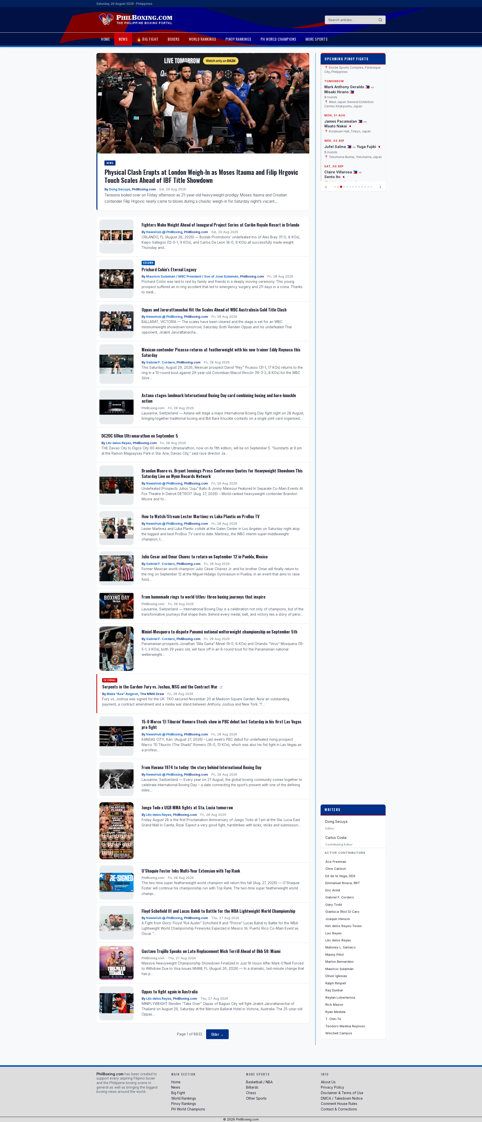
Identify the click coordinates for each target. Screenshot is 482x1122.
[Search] (380, 20)
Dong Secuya (119, 189)
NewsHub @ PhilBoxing (164, 232)
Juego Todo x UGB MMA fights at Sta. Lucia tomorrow (187, 807)
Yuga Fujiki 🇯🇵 (369, 120)
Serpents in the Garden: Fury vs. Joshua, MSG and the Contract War (160, 686)
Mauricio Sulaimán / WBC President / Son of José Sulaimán (192, 276)
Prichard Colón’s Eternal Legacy (169, 269)
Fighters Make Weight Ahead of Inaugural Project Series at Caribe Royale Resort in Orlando (220, 225)
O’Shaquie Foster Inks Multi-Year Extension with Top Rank (191, 871)
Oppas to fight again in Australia (170, 991)
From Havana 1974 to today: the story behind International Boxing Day (201, 767)
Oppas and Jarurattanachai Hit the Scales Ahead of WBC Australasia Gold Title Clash (214, 309)
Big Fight (178, 1093)
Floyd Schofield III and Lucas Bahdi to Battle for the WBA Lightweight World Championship (218, 911)
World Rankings (202, 39)
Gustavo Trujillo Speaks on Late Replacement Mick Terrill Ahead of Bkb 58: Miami (211, 951)
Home (105, 39)
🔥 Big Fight (148, 39)
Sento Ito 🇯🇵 (335, 151)
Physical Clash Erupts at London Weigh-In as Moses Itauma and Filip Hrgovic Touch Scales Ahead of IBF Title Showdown (201, 176)
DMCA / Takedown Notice (342, 1098)
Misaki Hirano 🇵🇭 (339, 66)
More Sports (317, 39)
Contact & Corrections (339, 1109)
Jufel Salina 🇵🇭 (337, 120)
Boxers (174, 39)
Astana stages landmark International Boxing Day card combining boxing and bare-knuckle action (219, 398)
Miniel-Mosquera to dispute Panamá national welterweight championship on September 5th (219, 631)
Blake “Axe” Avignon (122, 694)
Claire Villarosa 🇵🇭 (340, 146)
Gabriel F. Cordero (160, 362)
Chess (251, 1093)
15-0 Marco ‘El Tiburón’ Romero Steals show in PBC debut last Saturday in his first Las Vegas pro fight (222, 724)
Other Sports (256, 1098)
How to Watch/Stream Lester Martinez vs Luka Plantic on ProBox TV (201, 516)
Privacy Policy (332, 1087)
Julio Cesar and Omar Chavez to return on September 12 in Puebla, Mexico (205, 556)
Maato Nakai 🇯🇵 (338, 100)
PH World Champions (278, 39)
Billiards (252, 1087)
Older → (217, 1034)
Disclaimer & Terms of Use (342, 1093)
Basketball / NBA (259, 1082)
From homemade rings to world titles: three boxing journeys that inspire (203, 597)
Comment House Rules (339, 1104)
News (123, 39)
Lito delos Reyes (118, 443)
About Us (328, 1082)
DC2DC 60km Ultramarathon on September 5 (139, 436)
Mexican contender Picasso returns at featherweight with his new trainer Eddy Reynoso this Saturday (221, 352)
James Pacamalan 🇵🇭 (343, 95)
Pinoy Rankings (238, 39)
